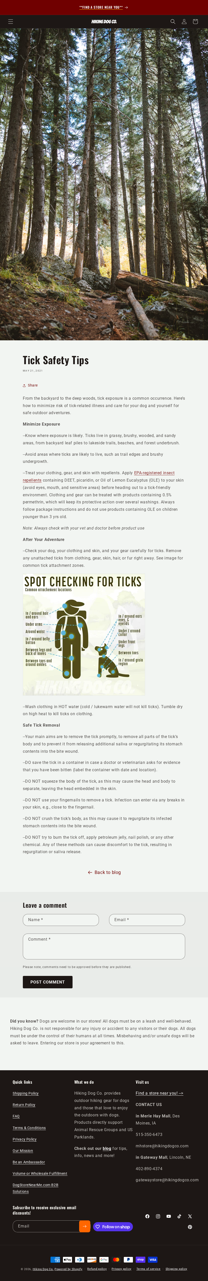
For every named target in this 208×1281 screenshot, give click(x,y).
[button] (10, 21)
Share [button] (33, 385)
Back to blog (108, 872)
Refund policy (97, 1269)
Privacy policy (121, 1269)
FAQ (16, 1116)
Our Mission (23, 1151)
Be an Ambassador (29, 1162)
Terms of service (148, 1269)
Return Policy (24, 1105)
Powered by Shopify (68, 1269)
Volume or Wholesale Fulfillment (40, 1173)
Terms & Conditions (29, 1128)
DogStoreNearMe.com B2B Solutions (35, 1188)
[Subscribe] (84, 1226)
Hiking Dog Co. (43, 1269)
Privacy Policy (25, 1139)
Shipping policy (176, 1269)
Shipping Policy (26, 1093)
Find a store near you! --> (159, 1093)
